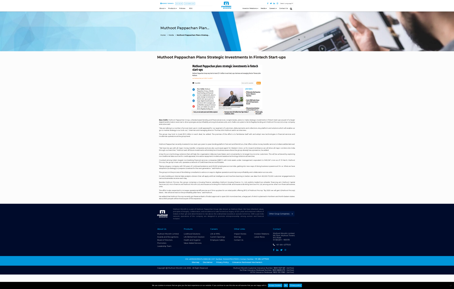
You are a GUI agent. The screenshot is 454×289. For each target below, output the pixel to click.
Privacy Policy (222, 262)
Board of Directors (164, 240)
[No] (451, 285)
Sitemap (237, 237)
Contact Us (238, 240)
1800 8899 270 (278, 270)
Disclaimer (208, 262)
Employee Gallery (217, 240)
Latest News (259, 237)
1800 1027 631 (279, 268)
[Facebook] (268, 3)
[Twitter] (271, 3)
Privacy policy (295, 285)
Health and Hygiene (192, 240)
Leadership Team (164, 246)
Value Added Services (192, 243)
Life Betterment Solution (194, 237)
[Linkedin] (277, 250)
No (286, 285)
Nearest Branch (168, 3)
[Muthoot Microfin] (226, 6)
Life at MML (215, 234)
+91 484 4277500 (283, 245)
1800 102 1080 (279, 272)
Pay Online (179, 3)
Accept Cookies (275, 285)
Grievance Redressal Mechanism (247, 262)
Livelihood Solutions (192, 234)
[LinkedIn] (274, 3)
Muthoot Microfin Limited (168, 234)
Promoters (161, 243)
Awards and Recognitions (167, 237)
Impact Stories (240, 234)
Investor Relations (261, 234)
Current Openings (217, 237)
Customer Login (189, 3)
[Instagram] (277, 3)
